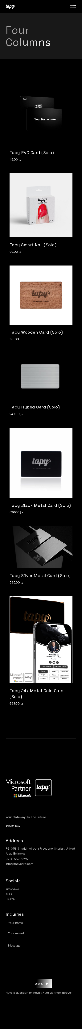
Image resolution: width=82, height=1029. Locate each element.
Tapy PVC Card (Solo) (32, 152)
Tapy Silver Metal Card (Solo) (40, 575)
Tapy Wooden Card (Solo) (36, 332)
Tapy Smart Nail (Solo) (33, 244)
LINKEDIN (10, 899)
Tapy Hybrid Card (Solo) (35, 407)
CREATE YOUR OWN (39, 117)
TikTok (9, 894)
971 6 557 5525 (17, 859)
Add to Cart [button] (38, 209)
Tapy (17, 825)
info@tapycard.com (19, 864)
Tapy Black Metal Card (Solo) (40, 505)
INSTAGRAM (12, 889)
